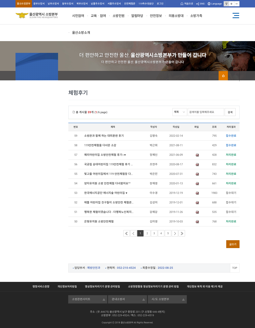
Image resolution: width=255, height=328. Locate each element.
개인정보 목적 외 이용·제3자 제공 (205, 286)
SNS (202, 3)
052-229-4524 (120, 315)
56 (75, 164)
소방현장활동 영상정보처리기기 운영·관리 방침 (153, 286)
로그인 (160, 3)
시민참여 (78, 16)
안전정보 (156, 16)
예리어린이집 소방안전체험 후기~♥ (105, 155)
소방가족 (196, 16)
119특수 (146, 3)
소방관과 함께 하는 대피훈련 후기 (104, 135)
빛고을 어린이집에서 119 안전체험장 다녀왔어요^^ (109, 174)
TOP (234, 268)
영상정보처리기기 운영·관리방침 (102, 286)
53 (75, 193)
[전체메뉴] (236, 15)
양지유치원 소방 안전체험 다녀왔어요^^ (107, 183)
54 (75, 183)
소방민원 (119, 16)
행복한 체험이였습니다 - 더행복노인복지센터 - (109, 212)
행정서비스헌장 (40, 286)
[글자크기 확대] (231, 3)
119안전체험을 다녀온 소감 (100, 145)
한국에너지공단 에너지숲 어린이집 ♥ (105, 193)
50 (75, 221)
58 (75, 145)
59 (75, 135)
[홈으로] (223, 75)
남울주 (97, 3)
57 (75, 155)
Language (216, 3)
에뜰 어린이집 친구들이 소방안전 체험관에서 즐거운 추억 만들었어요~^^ (109, 202)
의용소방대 (176, 16)
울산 (23, 3)
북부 (82, 3)
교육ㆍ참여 (98, 16)
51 (75, 212)
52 (75, 202)
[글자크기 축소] (236, 3)
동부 (67, 3)
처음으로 (188, 3)
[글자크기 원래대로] (226, 3)
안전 (129, 3)
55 (75, 174)
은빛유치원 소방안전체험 (99, 221)
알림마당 (137, 16)
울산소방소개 (81, 33)
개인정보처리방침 (67, 286)
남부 (53, 3)
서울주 (114, 3)
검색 (230, 112)
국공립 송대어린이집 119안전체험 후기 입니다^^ (109, 164)
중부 (39, 3)
